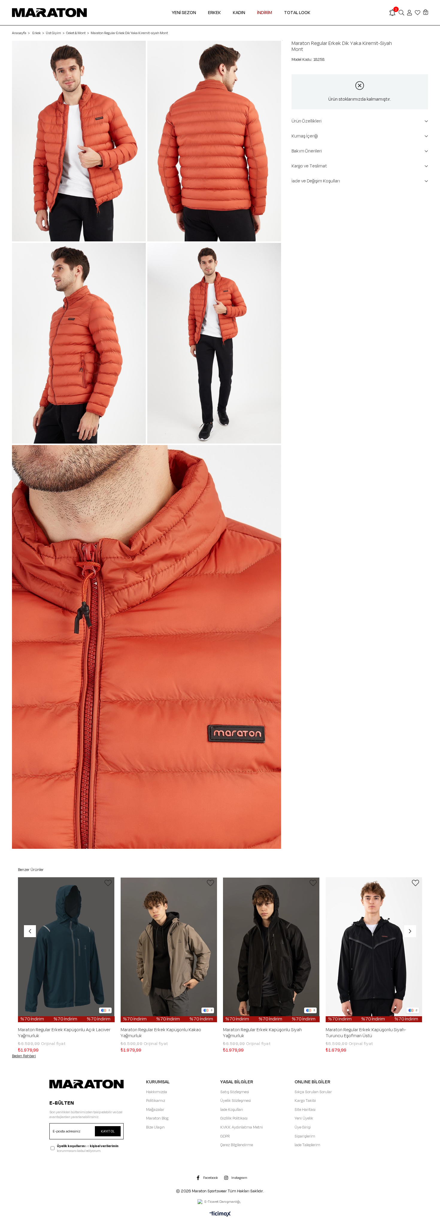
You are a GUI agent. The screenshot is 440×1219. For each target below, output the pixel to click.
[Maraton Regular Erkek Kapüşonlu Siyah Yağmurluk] (271, 949)
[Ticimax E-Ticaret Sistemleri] (220, 1214)
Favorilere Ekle (108, 883)
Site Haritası (305, 1109)
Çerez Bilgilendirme (236, 1145)
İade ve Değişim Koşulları (316, 181)
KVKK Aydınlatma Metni (241, 1127)
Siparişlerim (305, 1136)
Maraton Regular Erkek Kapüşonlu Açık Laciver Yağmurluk (64, 1033)
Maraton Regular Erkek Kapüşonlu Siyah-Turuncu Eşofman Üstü (366, 1033)
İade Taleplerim (307, 1145)
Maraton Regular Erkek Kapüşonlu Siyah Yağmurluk (262, 1033)
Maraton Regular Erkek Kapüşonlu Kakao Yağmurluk (161, 1033)
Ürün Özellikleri (306, 121)
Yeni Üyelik (304, 1118)
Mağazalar (155, 1109)
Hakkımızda (156, 1092)
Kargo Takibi (305, 1100)
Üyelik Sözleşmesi (235, 1100)
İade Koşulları (231, 1109)
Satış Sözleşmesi (234, 1092)
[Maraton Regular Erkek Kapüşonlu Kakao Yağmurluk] (169, 949)
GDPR (225, 1136)
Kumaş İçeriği (305, 136)
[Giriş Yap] (409, 12)
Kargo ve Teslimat (309, 166)
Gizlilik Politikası (234, 1118)
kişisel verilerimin (104, 1146)
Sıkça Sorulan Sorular (313, 1092)
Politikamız (155, 1100)
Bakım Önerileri (307, 151)
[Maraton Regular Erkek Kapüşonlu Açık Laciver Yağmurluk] (66, 949)
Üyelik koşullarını (71, 1146)
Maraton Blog (157, 1118)
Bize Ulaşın (155, 1127)
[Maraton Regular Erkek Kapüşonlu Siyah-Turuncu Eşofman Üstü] (374, 949)
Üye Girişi (303, 1127)
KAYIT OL (108, 1131)
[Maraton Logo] (86, 1084)
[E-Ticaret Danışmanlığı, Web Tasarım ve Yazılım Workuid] (220, 1202)
